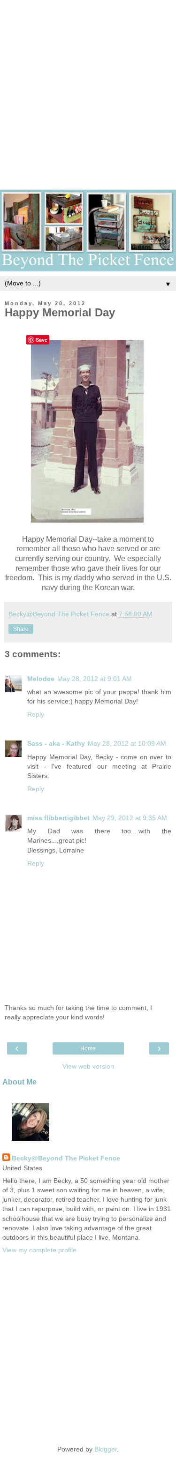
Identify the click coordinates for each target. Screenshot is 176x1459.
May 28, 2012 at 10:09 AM (127, 743)
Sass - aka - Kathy (56, 743)
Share (21, 629)
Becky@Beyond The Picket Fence (66, 1158)
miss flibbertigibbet (58, 818)
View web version (88, 1066)
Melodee (40, 678)
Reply (35, 714)
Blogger (105, 1449)
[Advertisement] (88, 88)
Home (88, 1048)
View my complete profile (39, 1250)
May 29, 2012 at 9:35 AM (129, 818)
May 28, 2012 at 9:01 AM (94, 678)
